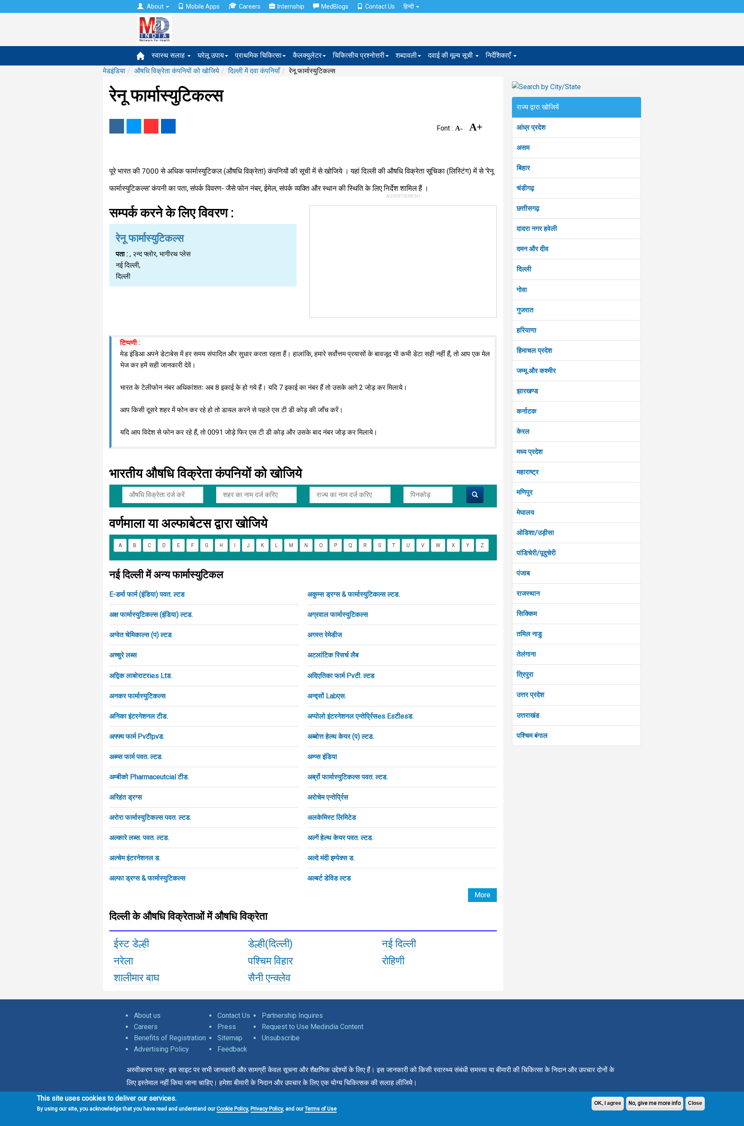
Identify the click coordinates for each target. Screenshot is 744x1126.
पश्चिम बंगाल (532, 735)
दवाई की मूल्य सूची (451, 55)
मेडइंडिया (114, 71)
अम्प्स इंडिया (322, 757)
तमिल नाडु (529, 634)
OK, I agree (607, 1103)
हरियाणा (526, 330)
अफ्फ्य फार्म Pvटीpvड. (136, 736)
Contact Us (380, 6)
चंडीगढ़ (525, 188)
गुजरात (525, 310)
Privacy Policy (267, 1109)
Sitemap (229, 1038)
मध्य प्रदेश (529, 452)
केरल (523, 431)
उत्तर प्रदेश (530, 695)
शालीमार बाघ (136, 978)
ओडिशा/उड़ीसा (535, 533)
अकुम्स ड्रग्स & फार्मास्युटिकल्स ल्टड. (353, 594)
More (482, 895)
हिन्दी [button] (409, 6)
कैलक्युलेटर (307, 55)
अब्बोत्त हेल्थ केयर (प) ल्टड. (340, 736)
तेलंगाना (526, 654)
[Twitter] (134, 126)
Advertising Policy (161, 1049)
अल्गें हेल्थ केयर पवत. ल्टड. (340, 838)
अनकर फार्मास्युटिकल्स (137, 696)
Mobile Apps (203, 6)
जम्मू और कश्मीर (536, 371)
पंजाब (523, 573)
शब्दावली (406, 55)
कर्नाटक (526, 411)
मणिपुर (525, 492)
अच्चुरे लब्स (123, 655)
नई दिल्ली (399, 944)
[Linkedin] (168, 126)
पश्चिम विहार (270, 961)
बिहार (523, 168)
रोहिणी (393, 961)
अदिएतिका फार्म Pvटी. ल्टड (341, 676)
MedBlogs (334, 6)
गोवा (522, 290)
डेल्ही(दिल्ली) (270, 944)
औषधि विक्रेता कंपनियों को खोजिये (176, 71)
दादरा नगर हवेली (537, 228)
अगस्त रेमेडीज (324, 635)
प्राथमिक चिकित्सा (258, 55)
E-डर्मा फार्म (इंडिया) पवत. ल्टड (147, 594)
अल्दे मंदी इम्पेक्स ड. (331, 858)
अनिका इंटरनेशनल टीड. (138, 716)
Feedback (232, 1049)
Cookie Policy (232, 1109)
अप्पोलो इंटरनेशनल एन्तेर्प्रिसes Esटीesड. (360, 716)
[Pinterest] (151, 126)
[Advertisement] (403, 260)
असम (523, 147)
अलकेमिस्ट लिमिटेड (331, 817)
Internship (290, 6)
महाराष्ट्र (528, 472)
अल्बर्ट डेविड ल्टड (329, 878)
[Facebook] (116, 126)
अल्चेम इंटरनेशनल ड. (135, 858)
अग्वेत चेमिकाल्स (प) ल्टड (140, 635)
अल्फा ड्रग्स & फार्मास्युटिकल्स (147, 878)
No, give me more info (655, 1103)
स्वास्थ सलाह (169, 55)
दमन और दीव (533, 249)
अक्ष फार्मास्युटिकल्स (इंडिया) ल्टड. (151, 614)
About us (147, 1015)
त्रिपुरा (525, 674)
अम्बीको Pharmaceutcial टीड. (149, 777)
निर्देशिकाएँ (499, 55)
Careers (249, 6)
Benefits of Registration (170, 1038)
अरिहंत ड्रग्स (125, 797)
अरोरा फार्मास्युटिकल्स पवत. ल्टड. (150, 817)
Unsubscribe (281, 1038)
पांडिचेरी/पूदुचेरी (536, 553)
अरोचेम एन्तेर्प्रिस (327, 797)
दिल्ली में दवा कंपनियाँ (254, 71)
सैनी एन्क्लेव (269, 978)
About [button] (155, 6)
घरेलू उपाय (211, 55)
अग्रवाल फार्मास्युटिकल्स (337, 614)
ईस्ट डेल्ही (131, 944)
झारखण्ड (527, 391)
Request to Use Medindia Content (312, 1027)
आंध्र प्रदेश (531, 127)
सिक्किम (527, 614)
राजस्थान (528, 593)
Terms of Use (321, 1109)
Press (226, 1027)
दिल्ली (524, 269)
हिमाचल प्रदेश (534, 350)
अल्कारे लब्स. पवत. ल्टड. (139, 838)
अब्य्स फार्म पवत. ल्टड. (136, 757)
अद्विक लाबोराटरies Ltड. (140, 676)
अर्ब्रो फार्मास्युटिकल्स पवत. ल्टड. (347, 777)
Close (695, 1103)
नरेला (123, 961)
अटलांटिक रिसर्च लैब (333, 655)
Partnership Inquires (292, 1015)
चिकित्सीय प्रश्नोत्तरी (358, 55)
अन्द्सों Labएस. (326, 696)
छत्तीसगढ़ (528, 208)
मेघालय (525, 512)
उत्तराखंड (528, 715)
